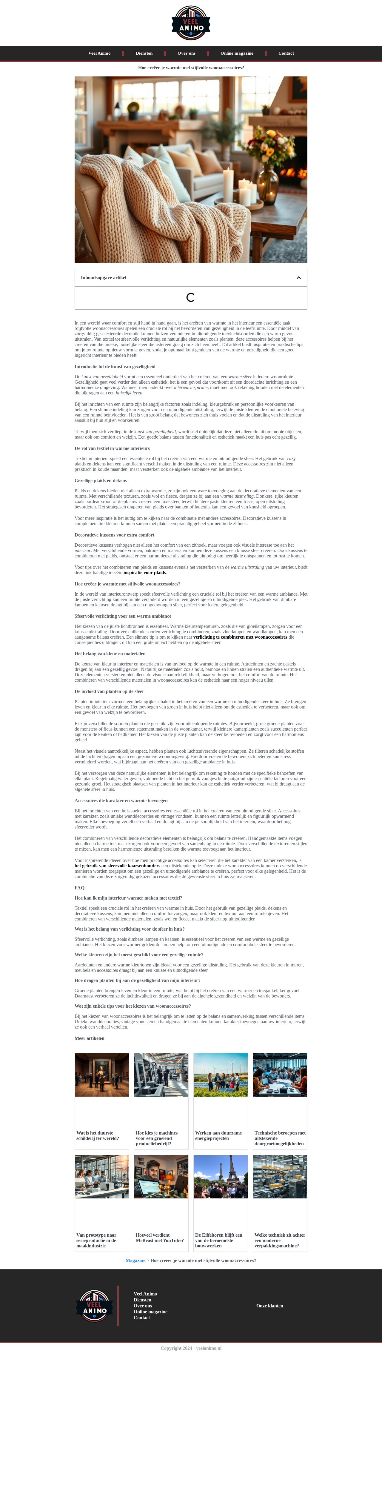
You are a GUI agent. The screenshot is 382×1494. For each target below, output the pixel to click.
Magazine (135, 1260)
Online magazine (237, 53)
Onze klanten (269, 1305)
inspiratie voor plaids (145, 572)
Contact (286, 53)
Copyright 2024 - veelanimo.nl (191, 1348)
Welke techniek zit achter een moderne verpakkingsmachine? (280, 1240)
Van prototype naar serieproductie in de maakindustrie (96, 1240)
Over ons (186, 53)
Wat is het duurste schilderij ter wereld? (97, 1135)
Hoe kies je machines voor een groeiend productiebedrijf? (157, 1138)
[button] (298, 277)
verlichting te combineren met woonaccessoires (240, 637)
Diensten (144, 53)
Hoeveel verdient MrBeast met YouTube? (160, 1237)
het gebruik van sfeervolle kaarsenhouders (117, 865)
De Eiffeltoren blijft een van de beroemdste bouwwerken (218, 1240)
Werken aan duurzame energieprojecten (218, 1135)
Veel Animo (99, 53)
